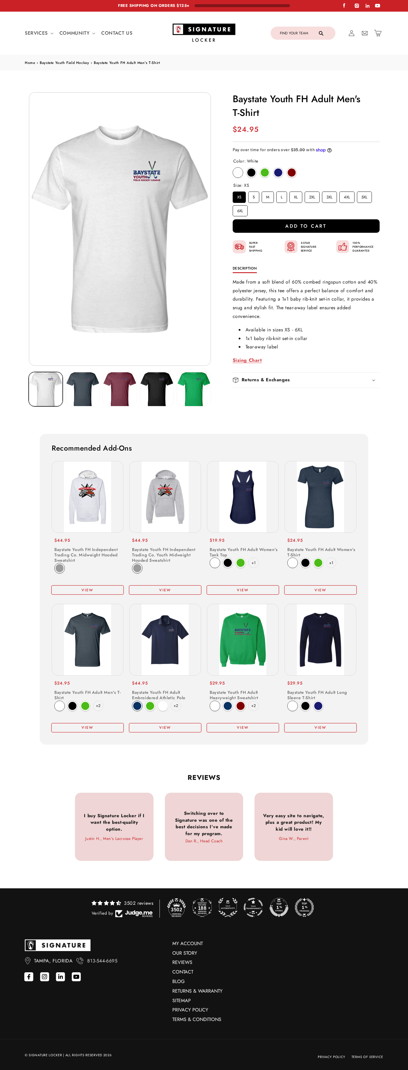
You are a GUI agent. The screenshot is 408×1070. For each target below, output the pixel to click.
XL (296, 196)
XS (239, 196)
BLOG (178, 981)
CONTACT (182, 971)
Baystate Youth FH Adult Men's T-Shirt (87, 695)
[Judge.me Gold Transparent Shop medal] (253, 907)
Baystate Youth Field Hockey (64, 62)
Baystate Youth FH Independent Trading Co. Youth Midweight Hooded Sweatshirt (163, 555)
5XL (364, 196)
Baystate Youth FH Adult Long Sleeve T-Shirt (317, 695)
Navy (228, 706)
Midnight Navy (278, 172)
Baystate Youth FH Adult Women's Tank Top (244, 552)
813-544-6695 (102, 960)
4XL (346, 196)
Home (30, 62)
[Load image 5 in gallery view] (194, 389)
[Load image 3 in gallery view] (120, 389)
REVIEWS (182, 962)
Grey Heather (59, 568)
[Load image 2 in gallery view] (83, 389)
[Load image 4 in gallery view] (157, 389)
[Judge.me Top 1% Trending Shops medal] (304, 907)
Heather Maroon (291, 172)
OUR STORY (184, 953)
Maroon (240, 706)
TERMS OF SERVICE (367, 1056)
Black (251, 172)
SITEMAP (181, 1000)
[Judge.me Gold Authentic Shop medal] (227, 907)
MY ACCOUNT (187, 943)
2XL (312, 196)
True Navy (137, 706)
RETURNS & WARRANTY (197, 991)
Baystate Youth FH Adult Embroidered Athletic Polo (158, 695)
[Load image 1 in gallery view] (46, 389)
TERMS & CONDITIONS (196, 1019)
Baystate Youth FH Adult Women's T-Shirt (321, 552)
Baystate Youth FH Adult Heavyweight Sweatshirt (234, 695)
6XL (240, 209)
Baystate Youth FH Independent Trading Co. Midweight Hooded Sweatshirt (86, 555)
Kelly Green (265, 172)
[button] (38, 33)
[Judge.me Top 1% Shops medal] (279, 907)
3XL (329, 196)
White (238, 172)
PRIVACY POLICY (190, 1009)
